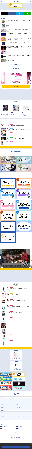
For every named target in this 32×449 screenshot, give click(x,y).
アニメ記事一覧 (2, 416)
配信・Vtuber (18, 407)
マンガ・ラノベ (2, 404)
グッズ (1, 403)
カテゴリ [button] (2, 397)
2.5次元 (2, 407)
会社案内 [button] (2, 424)
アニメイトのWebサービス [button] (4, 422)
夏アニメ (18, 413)
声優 (17, 400)
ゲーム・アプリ (18, 404)
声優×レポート (2, 419)
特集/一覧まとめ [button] (2, 410)
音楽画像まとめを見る (16, 86)
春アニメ (2, 413)
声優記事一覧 (18, 416)
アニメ (1, 400)
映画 (17, 403)
